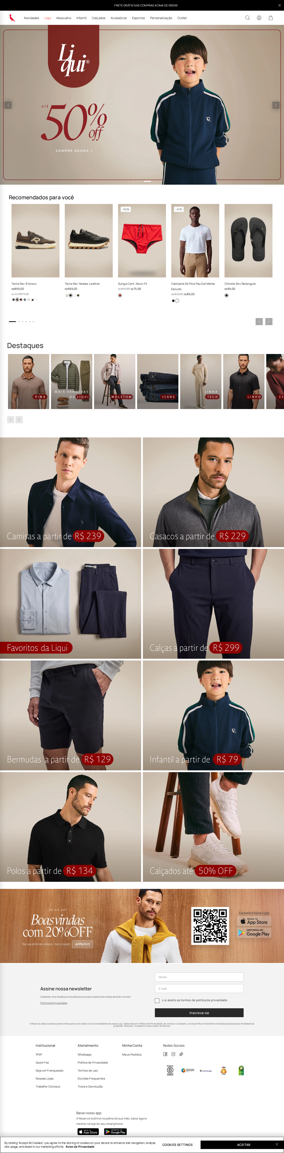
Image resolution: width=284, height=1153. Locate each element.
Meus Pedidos (132, 1054)
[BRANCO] (74, 295)
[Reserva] (12, 17)
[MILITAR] (78, 295)
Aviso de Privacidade (80, 1147)
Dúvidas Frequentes (91, 1078)
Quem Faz (42, 1062)
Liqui (47, 18)
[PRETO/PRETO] (226, 295)
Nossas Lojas (44, 1078)
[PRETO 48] (32, 299)
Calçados (98, 18)
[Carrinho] (270, 17)
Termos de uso (88, 1070)
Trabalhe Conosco (48, 1086)
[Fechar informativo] (279, 5)
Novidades (31, 18)
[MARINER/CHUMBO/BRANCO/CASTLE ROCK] (13, 299)
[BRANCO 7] (66, 295)
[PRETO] (70, 295)
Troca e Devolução (90, 1086)
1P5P (39, 1054)
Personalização (161, 18)
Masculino (63, 18)
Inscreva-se (199, 1013)
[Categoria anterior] (10, 419)
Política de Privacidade (53, 1003)
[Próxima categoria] (19, 419)
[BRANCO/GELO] (28, 299)
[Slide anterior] (8, 105)
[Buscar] (247, 17)
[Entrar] (259, 17)
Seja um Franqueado (49, 1070)
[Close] (277, 1144)
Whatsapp (84, 1054)
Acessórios (119, 18)
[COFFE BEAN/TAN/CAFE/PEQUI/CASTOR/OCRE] (17, 299)
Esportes (138, 18)
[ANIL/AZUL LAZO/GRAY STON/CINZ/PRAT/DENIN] (25, 299)
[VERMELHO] (120, 295)
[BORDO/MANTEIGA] (21, 299)
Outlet (182, 18)
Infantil (82, 18)
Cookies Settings (177, 1145)
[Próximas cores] (36, 299)
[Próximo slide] (276, 105)
